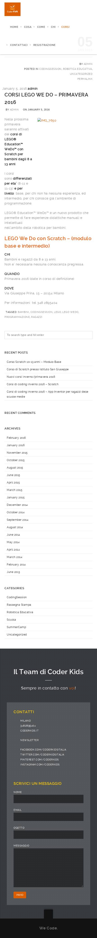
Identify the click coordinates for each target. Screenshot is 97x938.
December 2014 (17, 505)
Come (41, 27)
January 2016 (16, 445)
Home (14, 27)
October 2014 (16, 512)
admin (14, 109)
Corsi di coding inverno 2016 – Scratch (32, 384)
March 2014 (14, 557)
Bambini (23, 312)
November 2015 (17, 452)
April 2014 (13, 549)
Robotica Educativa (77, 69)
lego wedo (70, 312)
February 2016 (16, 437)
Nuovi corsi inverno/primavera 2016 (31, 376)
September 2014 (17, 519)
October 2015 (16, 460)
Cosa (28, 27)
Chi (53, 27)
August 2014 (15, 527)
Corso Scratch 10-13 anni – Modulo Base (34, 361)
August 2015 (15, 467)
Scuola (11, 619)
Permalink (85, 78)
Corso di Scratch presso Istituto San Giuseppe (38, 369)
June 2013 (13, 572)
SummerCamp (16, 627)
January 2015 (16, 497)
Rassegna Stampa (19, 604)
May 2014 (13, 542)
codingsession (41, 312)
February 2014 (16, 564)
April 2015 (13, 482)
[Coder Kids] (13, 9)
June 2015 (13, 475)
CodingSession (50, 69)
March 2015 (14, 490)
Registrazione (44, 45)
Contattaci (19, 45)
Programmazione (17, 317)
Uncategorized (81, 74)
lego (57, 312)
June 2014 (13, 534)
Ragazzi (36, 317)
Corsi (65, 27)
